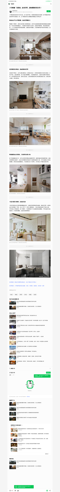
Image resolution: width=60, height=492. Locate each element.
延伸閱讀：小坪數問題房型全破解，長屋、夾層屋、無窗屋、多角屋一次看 (26, 285)
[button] (11, 490)
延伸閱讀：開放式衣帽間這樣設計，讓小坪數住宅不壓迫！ (23, 282)
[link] (15, 490)
